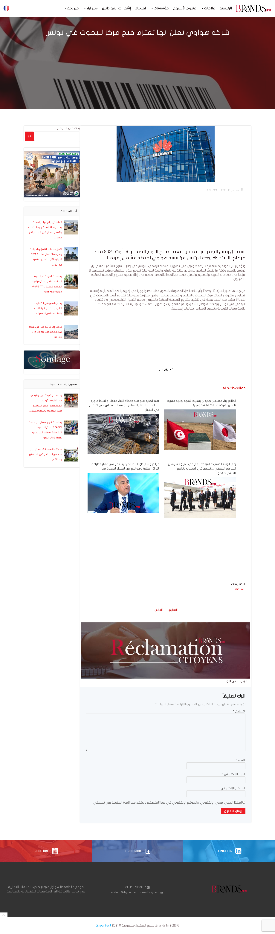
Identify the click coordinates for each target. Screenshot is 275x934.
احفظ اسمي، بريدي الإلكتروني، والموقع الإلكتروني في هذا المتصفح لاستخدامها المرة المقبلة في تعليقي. (167, 802)
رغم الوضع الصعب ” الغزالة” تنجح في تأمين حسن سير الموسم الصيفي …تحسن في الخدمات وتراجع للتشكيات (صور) (202, 469)
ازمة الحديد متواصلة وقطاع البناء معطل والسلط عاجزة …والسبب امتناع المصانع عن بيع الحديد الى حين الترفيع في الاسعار (124, 405)
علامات (209, 8)
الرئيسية (226, 8)
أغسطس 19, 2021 (231, 190)
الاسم (240, 760)
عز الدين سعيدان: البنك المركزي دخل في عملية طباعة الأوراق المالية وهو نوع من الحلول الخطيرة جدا (125, 466)
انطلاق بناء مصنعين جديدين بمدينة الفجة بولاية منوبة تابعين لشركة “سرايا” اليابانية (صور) (201, 403)
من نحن (73, 8)
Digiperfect (103, 925)
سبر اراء (92, 8)
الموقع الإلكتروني (233, 788)
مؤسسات (161, 8)
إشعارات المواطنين (116, 8)
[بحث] (29, 136)
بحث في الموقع (68, 128)
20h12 (210, 190)
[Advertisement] (165, 222)
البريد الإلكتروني (233, 774)
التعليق (239, 711)
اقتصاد (140, 8)
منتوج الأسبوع (184, 8)
